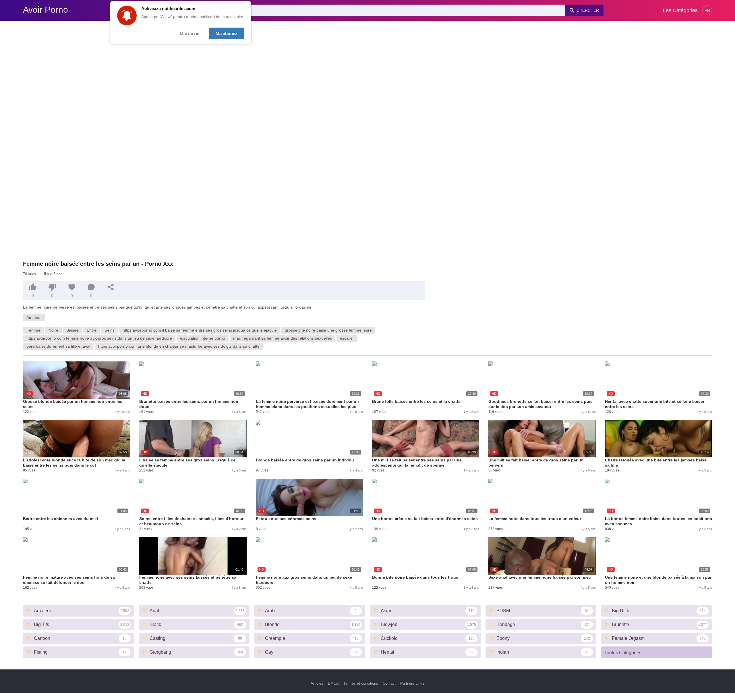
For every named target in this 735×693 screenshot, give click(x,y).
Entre (91, 330)
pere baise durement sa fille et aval (58, 346)
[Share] (110, 287)
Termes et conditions (360, 683)
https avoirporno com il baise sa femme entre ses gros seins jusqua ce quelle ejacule (200, 330)
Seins (110, 330)
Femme (33, 330)
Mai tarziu (190, 33)
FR (707, 10)
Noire (53, 330)
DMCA (333, 683)
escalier (347, 338)
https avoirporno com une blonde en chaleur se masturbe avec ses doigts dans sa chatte (179, 346)
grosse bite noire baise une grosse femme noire (328, 330)
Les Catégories (680, 10)
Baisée (72, 330)
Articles (317, 683)
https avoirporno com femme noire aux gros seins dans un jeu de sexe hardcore (99, 338)
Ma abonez (226, 33)
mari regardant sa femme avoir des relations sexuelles (282, 338)
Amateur (34, 317)
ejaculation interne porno (202, 338)
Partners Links (412, 683)
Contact (389, 683)
